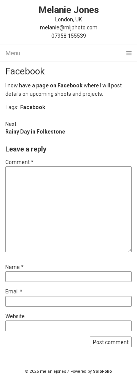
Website (15, 316)
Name (14, 267)
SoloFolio (102, 371)
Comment (19, 162)
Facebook (25, 71)
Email (13, 291)
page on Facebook (59, 85)
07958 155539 (68, 36)
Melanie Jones (68, 10)
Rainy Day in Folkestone (35, 132)
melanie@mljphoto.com (68, 27)
